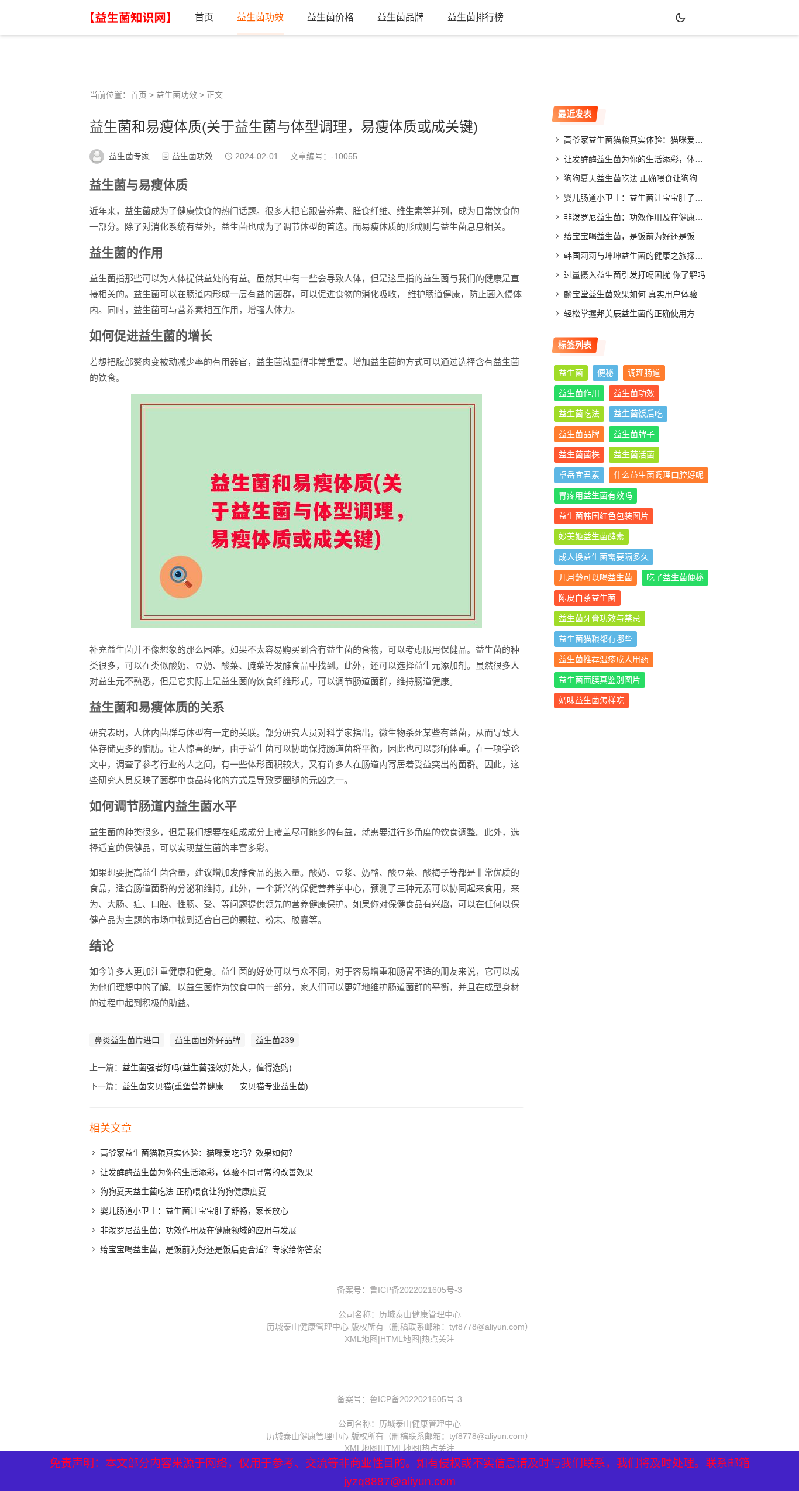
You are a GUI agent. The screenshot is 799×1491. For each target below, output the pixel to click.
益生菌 (571, 372)
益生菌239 (275, 1040)
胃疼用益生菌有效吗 (595, 495)
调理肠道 (644, 372)
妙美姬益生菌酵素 (591, 536)
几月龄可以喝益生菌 (595, 577)
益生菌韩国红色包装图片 (604, 516)
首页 (204, 17)
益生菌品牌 (400, 17)
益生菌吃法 (579, 413)
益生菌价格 (330, 17)
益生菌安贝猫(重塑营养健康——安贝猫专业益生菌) (215, 1086)
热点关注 (438, 1339)
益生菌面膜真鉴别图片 (599, 679)
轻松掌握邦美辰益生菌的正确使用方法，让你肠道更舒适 (666, 313)
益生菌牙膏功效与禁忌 (599, 618)
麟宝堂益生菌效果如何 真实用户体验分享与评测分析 (659, 294)
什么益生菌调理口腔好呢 (659, 475)
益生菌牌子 (634, 434)
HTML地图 (399, 1339)
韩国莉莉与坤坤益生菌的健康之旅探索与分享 (646, 255)
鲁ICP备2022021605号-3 (416, 1289)
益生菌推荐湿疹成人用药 (604, 659)
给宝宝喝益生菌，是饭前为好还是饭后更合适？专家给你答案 (210, 1249)
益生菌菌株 (579, 454)
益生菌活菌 (634, 454)
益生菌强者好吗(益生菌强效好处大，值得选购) (207, 1067)
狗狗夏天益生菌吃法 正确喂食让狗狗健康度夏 (183, 1191)
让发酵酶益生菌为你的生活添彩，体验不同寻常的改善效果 (206, 1172)
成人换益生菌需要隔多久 (604, 557)
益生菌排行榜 (475, 17)
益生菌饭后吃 (638, 413)
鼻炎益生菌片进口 (127, 1040)
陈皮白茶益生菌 (587, 597)
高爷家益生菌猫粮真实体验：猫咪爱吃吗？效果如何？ (198, 1153)
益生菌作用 (579, 393)
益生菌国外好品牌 (207, 1040)
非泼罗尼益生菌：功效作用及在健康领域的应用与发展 (198, 1230)
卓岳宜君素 (579, 475)
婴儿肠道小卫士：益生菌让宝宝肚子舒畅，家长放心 (194, 1210)
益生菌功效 (260, 17)
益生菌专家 (129, 156)
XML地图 (361, 1339)
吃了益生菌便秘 (675, 577)
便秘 (605, 372)
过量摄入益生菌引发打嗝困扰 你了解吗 (634, 275)
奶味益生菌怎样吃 (591, 700)
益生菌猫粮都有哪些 (595, 638)
